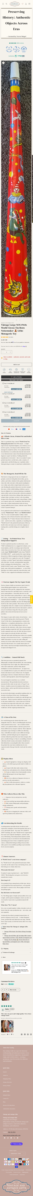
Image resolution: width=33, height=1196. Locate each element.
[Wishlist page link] (22, 4)
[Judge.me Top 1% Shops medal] (24, 49)
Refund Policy (6, 1095)
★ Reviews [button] (31, 599)
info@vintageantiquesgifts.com (11, 1135)
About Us (5, 1075)
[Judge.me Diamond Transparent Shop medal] (9, 49)
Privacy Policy (7, 1085)
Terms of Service (7, 1082)
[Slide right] (20, 320)
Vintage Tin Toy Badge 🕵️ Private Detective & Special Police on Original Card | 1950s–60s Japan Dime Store (16, 942)
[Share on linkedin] (31, 1035)
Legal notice (22, 1174)
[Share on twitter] (25, 1034)
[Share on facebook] (22, 1034)
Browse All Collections (9, 1105)
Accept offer (16, 420)
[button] (3, 4)
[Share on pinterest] (28, 1035)
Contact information (14, 1174)
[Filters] (6, 989)
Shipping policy (25, 1172)
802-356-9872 (11, 1132)
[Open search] (2, 989)
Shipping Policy (7, 1079)
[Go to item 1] (5, 997)
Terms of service (17, 1172)
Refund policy (29, 1170)
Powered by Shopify (20, 1170)
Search (5, 1072)
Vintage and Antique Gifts (10, 1170)
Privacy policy (9, 1172)
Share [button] (4, 957)
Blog (4, 1102)
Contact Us (6, 1098)
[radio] (16, 385)
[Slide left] (13, 320)
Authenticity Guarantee (9, 1109)
